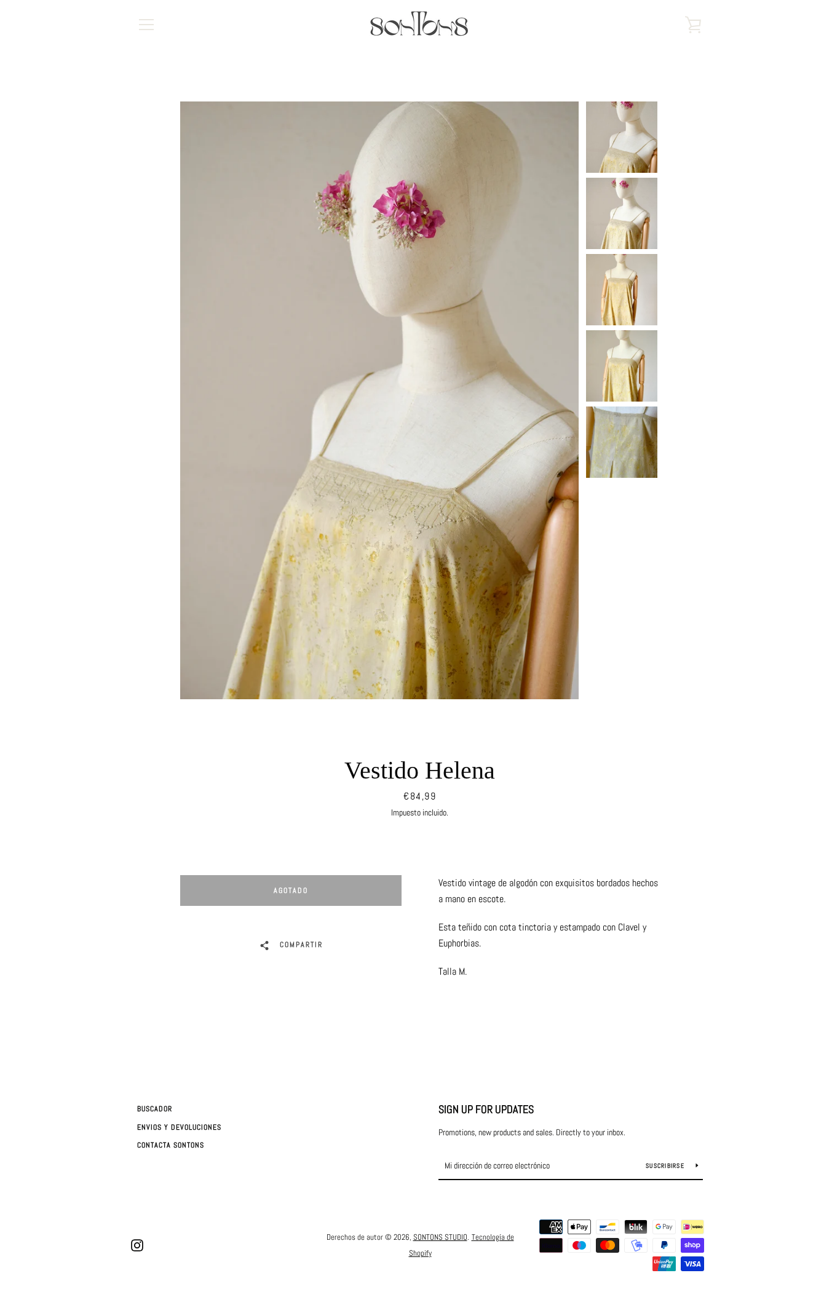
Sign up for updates (486, 1109)
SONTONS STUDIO (440, 1237)
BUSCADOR (154, 1109)
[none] (621, 137)
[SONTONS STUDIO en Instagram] (137, 1244)
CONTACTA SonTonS (170, 1145)
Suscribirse (666, 1166)
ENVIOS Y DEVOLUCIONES (179, 1127)
